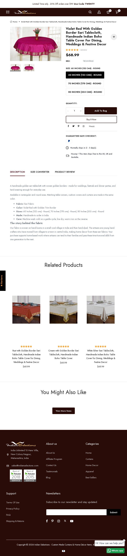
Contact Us (51, 465)
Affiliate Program (54, 459)
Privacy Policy (12, 508)
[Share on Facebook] (68, 126)
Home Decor (92, 465)
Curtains (89, 459)
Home (15, 21)
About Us (50, 452)
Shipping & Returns (15, 521)
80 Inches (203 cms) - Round (85, 92)
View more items (63, 410)
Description (17, 171)
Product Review (65, 171)
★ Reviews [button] (1, 281)
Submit (113, 512)
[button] (72, 49)
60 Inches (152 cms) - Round (85, 74)
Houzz (91, 126)
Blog (48, 477)
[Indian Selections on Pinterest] (52, 521)
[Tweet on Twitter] (73, 126)
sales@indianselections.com (25, 465)
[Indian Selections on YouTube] (71, 521)
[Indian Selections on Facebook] (47, 521)
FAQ (8, 514)
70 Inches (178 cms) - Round (84, 83)
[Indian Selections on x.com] (65, 520)
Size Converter (40, 171)
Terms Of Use (12, 502)
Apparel (90, 471)
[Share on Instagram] (83, 126)
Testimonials (52, 471)
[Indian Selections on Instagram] (58, 521)
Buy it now (91, 119)
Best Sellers (91, 477)
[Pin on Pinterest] (78, 126)
